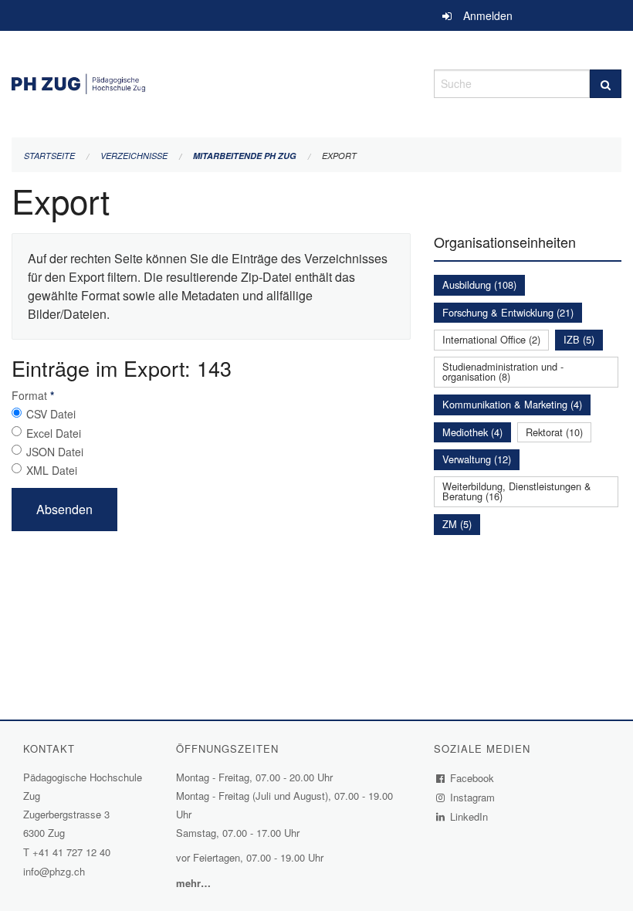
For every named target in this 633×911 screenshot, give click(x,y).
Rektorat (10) (554, 432)
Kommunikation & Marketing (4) (512, 404)
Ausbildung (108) (479, 284)
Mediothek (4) (472, 432)
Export (339, 155)
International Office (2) (491, 339)
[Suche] (605, 83)
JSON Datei (54, 451)
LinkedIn (469, 816)
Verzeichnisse (134, 155)
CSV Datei (51, 414)
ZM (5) (457, 523)
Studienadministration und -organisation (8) (503, 371)
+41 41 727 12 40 (71, 852)
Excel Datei (53, 433)
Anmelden (488, 15)
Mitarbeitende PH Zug (244, 155)
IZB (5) (579, 339)
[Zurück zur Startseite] (211, 81)
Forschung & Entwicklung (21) (508, 312)
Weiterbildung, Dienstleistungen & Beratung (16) (516, 491)
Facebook (472, 777)
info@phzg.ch (54, 871)
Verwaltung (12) (476, 459)
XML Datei (51, 470)
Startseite (49, 155)
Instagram (473, 797)
